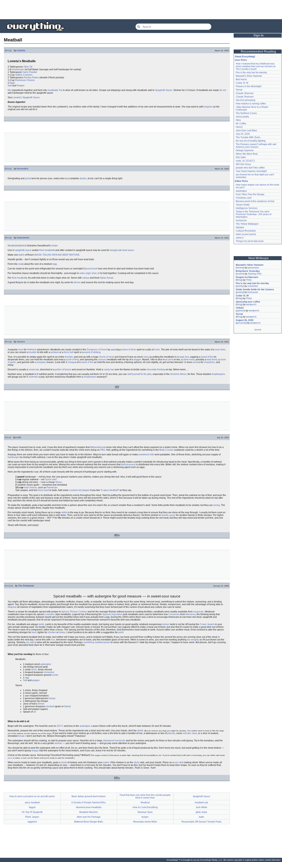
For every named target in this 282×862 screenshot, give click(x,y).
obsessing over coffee (248, 301)
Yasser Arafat (242, 204)
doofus (83, 178)
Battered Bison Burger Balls (88, 821)
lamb (41, 624)
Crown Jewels (207, 624)
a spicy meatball (109, 490)
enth (18, 437)
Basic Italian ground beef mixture (89, 796)
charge (71, 362)
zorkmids (33, 376)
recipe (54, 245)
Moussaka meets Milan (145, 821)
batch (21, 254)
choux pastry (242, 116)
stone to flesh (129, 349)
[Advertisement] (141, 9)
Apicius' (65, 611)
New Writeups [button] (258, 258)
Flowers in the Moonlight (248, 86)
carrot (170, 359)
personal (241, 323)
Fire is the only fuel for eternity (251, 72)
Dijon (67, 706)
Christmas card (243, 197)
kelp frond (212, 359)
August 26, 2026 (244, 320)
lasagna (114, 250)
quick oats (51, 479)
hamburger (13, 457)
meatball (52, 90)
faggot (32, 807)
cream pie (34, 369)
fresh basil (43, 490)
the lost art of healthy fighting (251, 140)
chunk (63, 762)
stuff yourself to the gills (139, 374)
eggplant (32, 821)
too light (30, 642)
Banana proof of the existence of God (255, 201)
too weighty (193, 639)
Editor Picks (241, 181)
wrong (216, 505)
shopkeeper (90, 376)
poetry (240, 286)
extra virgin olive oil (90, 273)
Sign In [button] (258, 35)
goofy (28, 178)
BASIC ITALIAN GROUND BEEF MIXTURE (57, 254)
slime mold (189, 359)
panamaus (253, 267)
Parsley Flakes (31, 77)
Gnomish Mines (178, 374)
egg (55, 264)
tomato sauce (169, 515)
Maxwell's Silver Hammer (249, 76)
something (88, 642)
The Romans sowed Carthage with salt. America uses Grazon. (256, 145)
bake (201, 817)
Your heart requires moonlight (251, 171)
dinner (77, 282)
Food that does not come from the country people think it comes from (145, 796)
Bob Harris (241, 79)
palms (106, 762)
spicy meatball (32, 802)
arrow (196, 362)
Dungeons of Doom (97, 349)
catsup (85, 277)
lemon (41, 703)
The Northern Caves (246, 113)
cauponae (198, 611)
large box (184, 357)
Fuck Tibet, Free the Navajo (250, 194)
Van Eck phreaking (245, 100)
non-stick (179, 762)
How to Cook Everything (145, 807)
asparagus (241, 191)
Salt (10, 85)
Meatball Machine (88, 812)
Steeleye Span (145, 812)
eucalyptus (40, 362)
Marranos (190, 614)
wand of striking (92, 352)
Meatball (12, 245)
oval (20, 264)
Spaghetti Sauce (163, 90)
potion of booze (63, 369)
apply (113, 349)
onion (34, 669)
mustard (50, 706)
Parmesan (52, 487)
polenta (171, 733)
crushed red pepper (79, 490)
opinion (240, 310)
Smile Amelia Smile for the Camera (255, 289)
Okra (238, 120)
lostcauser (252, 292)
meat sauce (128, 250)
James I (240, 237)
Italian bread (106, 277)
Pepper (21, 85)
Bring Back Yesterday (248, 271)
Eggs (12, 83)
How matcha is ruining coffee (251, 103)
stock (10, 758)
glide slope (201, 812)
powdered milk (146, 454)
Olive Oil (28, 66)
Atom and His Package (89, 817)
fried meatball (46, 250)
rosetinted (252, 286)
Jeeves (21, 341)
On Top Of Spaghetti (32, 812)
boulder (33, 352)
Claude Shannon (245, 93)
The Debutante (26, 585)
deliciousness (128, 464)
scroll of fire (72, 359)
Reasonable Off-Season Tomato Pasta (201, 821)
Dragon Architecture (247, 277)
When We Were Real (247, 154)
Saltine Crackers (23, 74)
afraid (140, 730)
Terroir (239, 89)
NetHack (31, 349)
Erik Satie (241, 157)
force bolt (68, 352)
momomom (23, 237)
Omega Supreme (245, 150)
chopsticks (209, 362)
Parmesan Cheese (25, 80)
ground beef (91, 268)
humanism (241, 220)
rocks (157, 349)
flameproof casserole (114, 740)
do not (222, 90)
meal (20, 349)
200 (59, 726)
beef (34, 632)
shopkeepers (218, 374)
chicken (52, 632)
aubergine (45, 664)
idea (8, 437)
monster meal (190, 733)
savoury (102, 359)
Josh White (201, 807)
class (146, 357)
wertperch (251, 304)
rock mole (220, 349)
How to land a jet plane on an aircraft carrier (32, 796)
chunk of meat (106, 357)
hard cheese (30, 487)
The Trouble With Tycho (248, 137)
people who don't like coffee (250, 167)
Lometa (21, 50)
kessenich (22, 168)
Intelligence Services (246, 208)
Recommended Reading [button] (258, 51)
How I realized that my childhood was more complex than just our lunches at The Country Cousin (256, 66)
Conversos (174, 614)
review (240, 267)
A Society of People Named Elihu (88, 802)
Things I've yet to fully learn (250, 241)
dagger (137, 359)
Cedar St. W (242, 83)
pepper (36, 680)
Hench (239, 127)
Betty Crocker (166, 450)
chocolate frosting (156, 369)
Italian (22, 245)
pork (120, 632)
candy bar (109, 369)
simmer (58, 743)
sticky (136, 762)
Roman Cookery (78, 611)
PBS (102, 450)
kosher (165, 624)
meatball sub (201, 802)
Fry (60, 90)
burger (145, 817)
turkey (62, 632)
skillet (64, 512)
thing (8, 50)
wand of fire (207, 357)
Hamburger (18, 69)
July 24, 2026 (243, 134)
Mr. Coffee (241, 123)
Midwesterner (97, 447)
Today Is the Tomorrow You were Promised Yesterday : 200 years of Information (254, 214)
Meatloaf (145, 802)
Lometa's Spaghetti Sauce (26, 97)
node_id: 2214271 (245, 160)
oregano (208, 106)
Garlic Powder (29, 72)
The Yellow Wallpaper (247, 224)
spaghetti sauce (23, 250)
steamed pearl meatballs (88, 807)
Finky (249, 280)
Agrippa (240, 227)
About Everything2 (245, 56)
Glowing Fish (254, 273)
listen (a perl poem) (246, 234)
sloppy (34, 750)
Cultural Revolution (246, 230)
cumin (55, 675)
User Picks (241, 60)
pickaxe (55, 352)
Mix (9, 90)
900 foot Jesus (243, 164)
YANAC (240, 308)
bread (21, 736)
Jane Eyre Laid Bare (246, 130)
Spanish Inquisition (112, 614)
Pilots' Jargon (32, 817)
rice (53, 639)
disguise (12, 607)
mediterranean (102, 642)
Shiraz (58, 482)
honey (52, 698)
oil (34, 711)
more (257, 329)
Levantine (49, 614)
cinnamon (49, 672)
